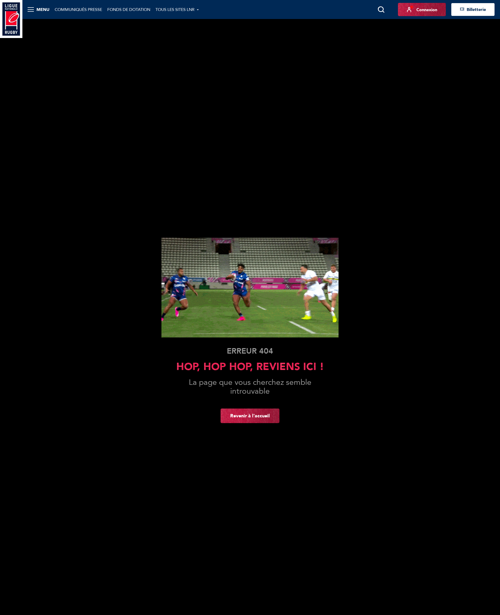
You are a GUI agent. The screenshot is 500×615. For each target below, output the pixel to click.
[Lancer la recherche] (381, 9)
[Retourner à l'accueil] (11, 18)
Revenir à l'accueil (250, 415)
